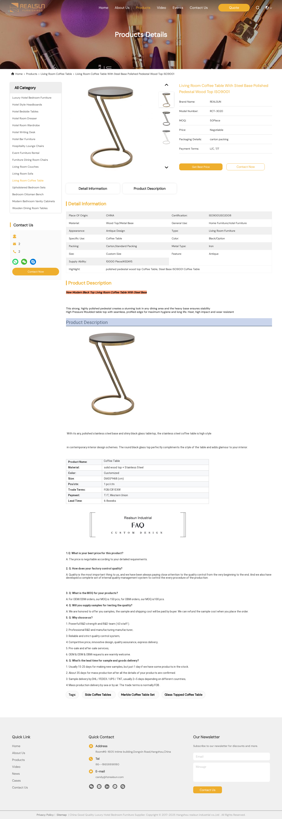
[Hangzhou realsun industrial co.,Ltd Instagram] (99, 787)
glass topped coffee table (183, 695)
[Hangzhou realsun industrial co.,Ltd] (27, 7)
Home (103, 7)
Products (31, 73)
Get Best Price (201, 167)
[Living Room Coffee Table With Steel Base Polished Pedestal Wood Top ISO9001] (110, 126)
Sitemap (62, 815)
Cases (16, 781)
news (16, 774)
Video (16, 767)
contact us (199, 7)
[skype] (33, 261)
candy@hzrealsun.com (110, 777)
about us (122, 7)
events (178, 7)
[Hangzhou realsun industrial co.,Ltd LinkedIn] (107, 787)
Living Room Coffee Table (56, 74)
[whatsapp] (15, 261)
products (143, 7)
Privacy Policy (45, 815)
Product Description (150, 188)
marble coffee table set (138, 695)
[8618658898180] (115, 787)
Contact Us (20, 787)
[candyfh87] (122, 787)
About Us (18, 753)
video (161, 7)
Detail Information (93, 188)
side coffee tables (98, 695)
